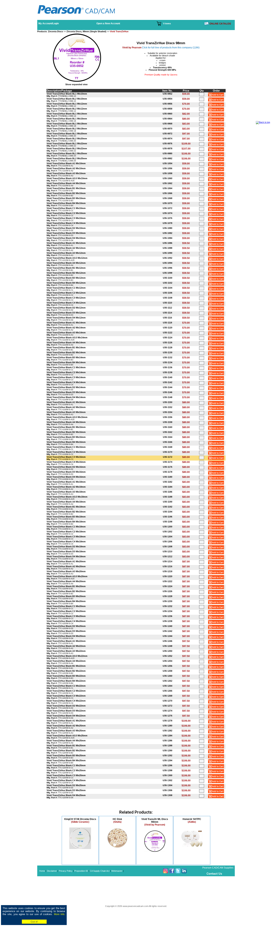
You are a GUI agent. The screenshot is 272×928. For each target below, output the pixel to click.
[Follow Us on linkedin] (184, 872)
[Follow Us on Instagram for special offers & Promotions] (165, 872)
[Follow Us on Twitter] (177, 872)
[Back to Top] (263, 122)
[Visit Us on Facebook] (171, 872)
